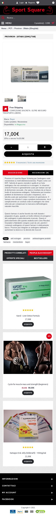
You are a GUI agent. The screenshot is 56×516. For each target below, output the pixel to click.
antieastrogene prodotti (42, 238)
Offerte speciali (15, 258)
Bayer (12, 119)
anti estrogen (16, 238)
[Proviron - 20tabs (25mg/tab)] (28, 67)
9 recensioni (21, 163)
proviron (27, 238)
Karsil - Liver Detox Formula (28, 316)
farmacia (7, 242)
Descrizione (15, 173)
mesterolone (18, 242)
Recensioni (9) (40, 173)
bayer (27, 242)
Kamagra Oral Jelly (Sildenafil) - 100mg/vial (28, 453)
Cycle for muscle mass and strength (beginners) (28, 384)
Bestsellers (40, 258)
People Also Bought (41, 253)
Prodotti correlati (15, 253)
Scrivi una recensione (35, 163)
